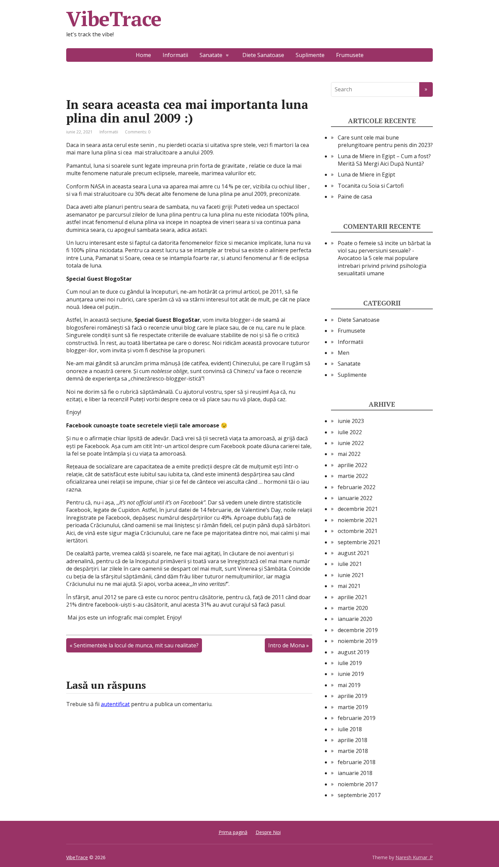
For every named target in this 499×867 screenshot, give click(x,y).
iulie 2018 (350, 729)
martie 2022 (353, 476)
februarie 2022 (356, 487)
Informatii (175, 55)
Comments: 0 (137, 132)
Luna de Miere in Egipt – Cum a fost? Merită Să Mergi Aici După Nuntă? (384, 159)
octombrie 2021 (357, 531)
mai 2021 (349, 586)
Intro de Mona (286, 645)
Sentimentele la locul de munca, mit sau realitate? (136, 645)
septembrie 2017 (359, 795)
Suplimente (310, 55)
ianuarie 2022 (355, 498)
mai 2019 (349, 685)
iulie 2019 (350, 663)
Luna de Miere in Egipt (366, 174)
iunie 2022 (351, 443)
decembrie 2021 (358, 509)
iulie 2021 (350, 564)
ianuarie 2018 (355, 773)
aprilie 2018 (352, 740)
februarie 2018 (356, 762)
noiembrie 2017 (357, 784)
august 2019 (353, 652)
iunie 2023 (351, 421)
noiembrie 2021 (357, 520)
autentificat (115, 704)
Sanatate (211, 55)
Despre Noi (268, 832)
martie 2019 (353, 707)
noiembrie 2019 (357, 641)
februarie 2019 (356, 718)
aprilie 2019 (352, 696)
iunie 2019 (351, 674)
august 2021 (353, 553)
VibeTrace (113, 18)
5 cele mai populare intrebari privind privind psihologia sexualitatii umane (382, 265)
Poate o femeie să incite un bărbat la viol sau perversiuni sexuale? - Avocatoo (384, 250)
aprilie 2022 (352, 465)
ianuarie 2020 (355, 619)
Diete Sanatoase (263, 55)
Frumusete (350, 55)
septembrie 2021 (359, 542)
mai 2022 (349, 454)
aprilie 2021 (352, 597)
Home (143, 55)
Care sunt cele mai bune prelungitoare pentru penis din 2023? (385, 141)
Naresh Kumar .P (414, 857)
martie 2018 (353, 751)
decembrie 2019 (358, 630)
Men (343, 352)
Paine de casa (355, 196)
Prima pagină (233, 832)
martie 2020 (353, 608)
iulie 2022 (350, 432)
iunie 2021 (351, 575)
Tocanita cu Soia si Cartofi (371, 185)
